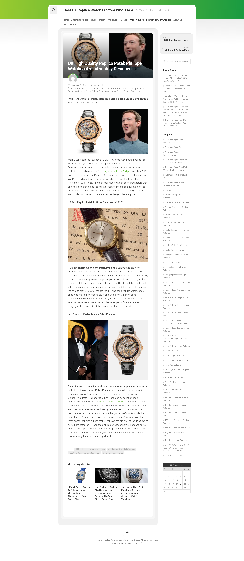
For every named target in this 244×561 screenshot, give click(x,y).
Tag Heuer (112, 20)
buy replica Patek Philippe (117, 171)
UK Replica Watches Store (175, 455)
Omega (102, 20)
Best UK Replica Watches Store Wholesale (98, 10)
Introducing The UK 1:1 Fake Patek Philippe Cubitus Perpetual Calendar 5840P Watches (132, 493)
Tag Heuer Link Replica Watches (177, 428)
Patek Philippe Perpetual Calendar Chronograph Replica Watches (175, 338)
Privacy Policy (71, 25)
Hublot (123, 20)
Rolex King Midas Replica (175, 365)
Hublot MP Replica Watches (176, 245)
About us (177, 20)
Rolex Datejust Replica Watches (177, 356)
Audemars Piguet (79, 20)
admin (97, 85)
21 (181, 484)
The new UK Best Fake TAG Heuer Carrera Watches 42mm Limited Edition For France (175, 123)
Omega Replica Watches (175, 262)
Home (66, 20)
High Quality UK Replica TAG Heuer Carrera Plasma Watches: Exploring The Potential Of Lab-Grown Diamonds (106, 493)
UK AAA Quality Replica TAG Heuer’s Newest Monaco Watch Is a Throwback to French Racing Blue (79, 493)
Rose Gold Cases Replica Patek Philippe (84, 453)
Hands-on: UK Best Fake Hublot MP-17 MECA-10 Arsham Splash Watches (176, 89)
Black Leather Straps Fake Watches (122, 449)
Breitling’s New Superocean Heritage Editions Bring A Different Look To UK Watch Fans (176, 78)
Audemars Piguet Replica (175, 147)
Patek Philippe (137, 20)
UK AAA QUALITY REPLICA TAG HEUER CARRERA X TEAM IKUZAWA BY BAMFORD (176, 448)
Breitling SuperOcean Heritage (177, 202)
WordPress (126, 543)
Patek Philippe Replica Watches (100, 91)
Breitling (168, 190)
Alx (142, 543)
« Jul (164, 495)
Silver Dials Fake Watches (113, 453)
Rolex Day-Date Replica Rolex (176, 360)
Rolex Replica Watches (174, 377)
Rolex (93, 20)
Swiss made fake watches (112, 401)
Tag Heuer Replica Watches (176, 440)
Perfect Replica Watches (158, 20)
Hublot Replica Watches (174, 250)
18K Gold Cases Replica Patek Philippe (90, 449)
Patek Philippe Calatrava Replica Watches (90, 88)
